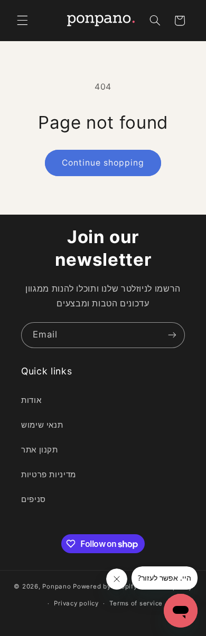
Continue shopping (103, 163)
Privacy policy (76, 603)
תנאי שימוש (42, 425)
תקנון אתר (39, 450)
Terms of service (136, 603)
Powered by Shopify (105, 587)
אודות (31, 400)
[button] (22, 20)
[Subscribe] (172, 335)
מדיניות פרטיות (48, 474)
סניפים (33, 499)
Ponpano (56, 587)
